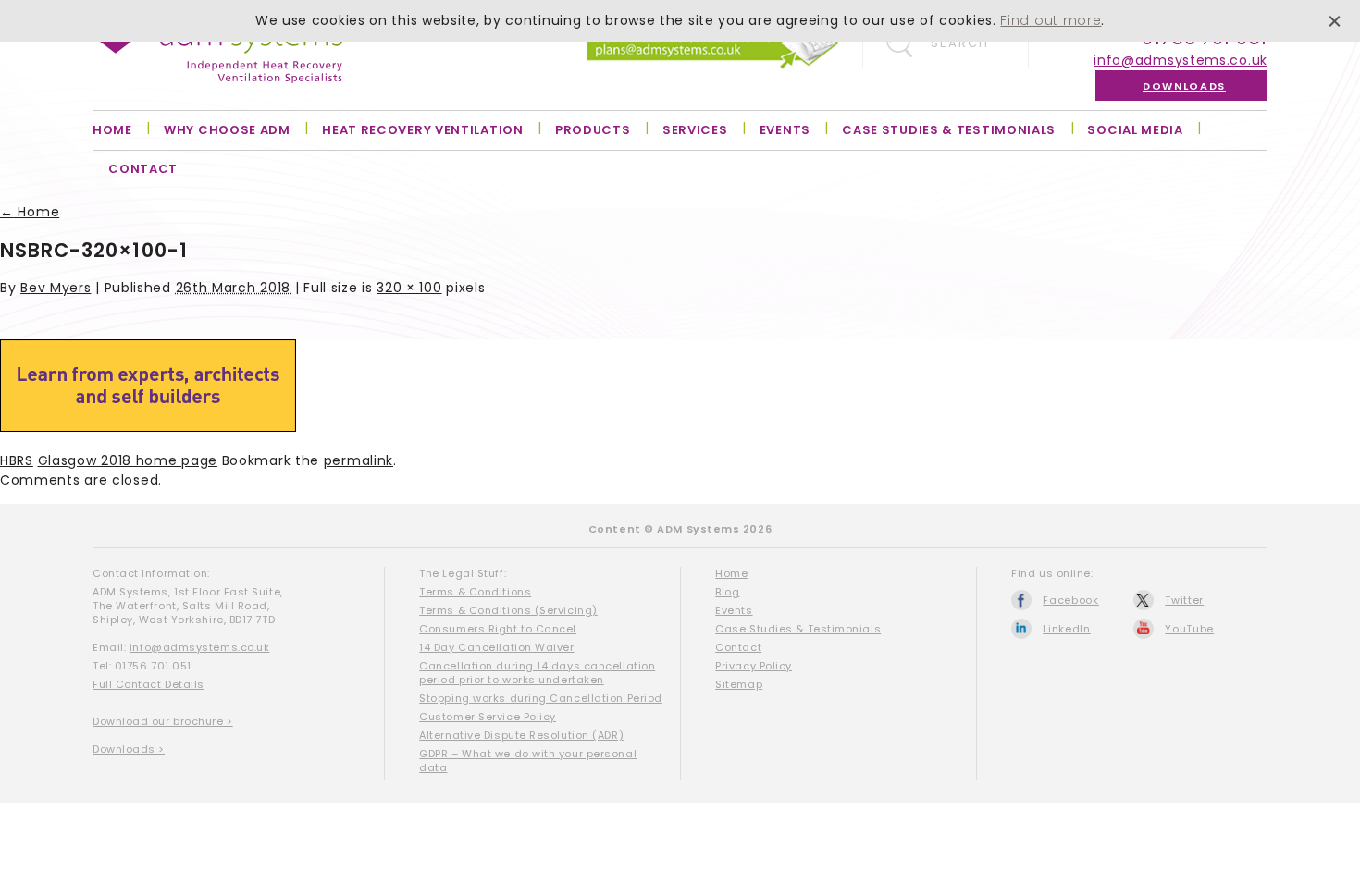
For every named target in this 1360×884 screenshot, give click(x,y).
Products (593, 130)
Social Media (1134, 130)
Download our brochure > (163, 721)
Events (785, 130)
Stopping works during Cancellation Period (540, 698)
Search (960, 43)
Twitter (1184, 600)
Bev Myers (55, 287)
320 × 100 (409, 287)
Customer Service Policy (487, 716)
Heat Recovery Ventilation (423, 130)
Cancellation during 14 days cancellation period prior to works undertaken (537, 672)
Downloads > (129, 749)
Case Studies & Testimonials (949, 130)
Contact (143, 169)
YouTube (1189, 628)
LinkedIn (1067, 628)
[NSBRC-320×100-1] (148, 427)
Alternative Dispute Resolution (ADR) (521, 735)
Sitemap (738, 684)
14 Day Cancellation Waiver (496, 647)
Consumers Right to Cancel (497, 628)
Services (695, 130)
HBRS (16, 460)
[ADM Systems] (217, 53)
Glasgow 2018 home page (127, 460)
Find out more (1050, 20)
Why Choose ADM (227, 130)
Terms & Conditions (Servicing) (508, 610)
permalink (358, 460)
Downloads (1184, 86)
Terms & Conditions (475, 591)
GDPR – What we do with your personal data (528, 760)
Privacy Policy (753, 665)
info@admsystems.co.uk (1180, 60)
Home (112, 130)
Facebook (1071, 600)
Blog (727, 591)
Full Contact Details (148, 684)
